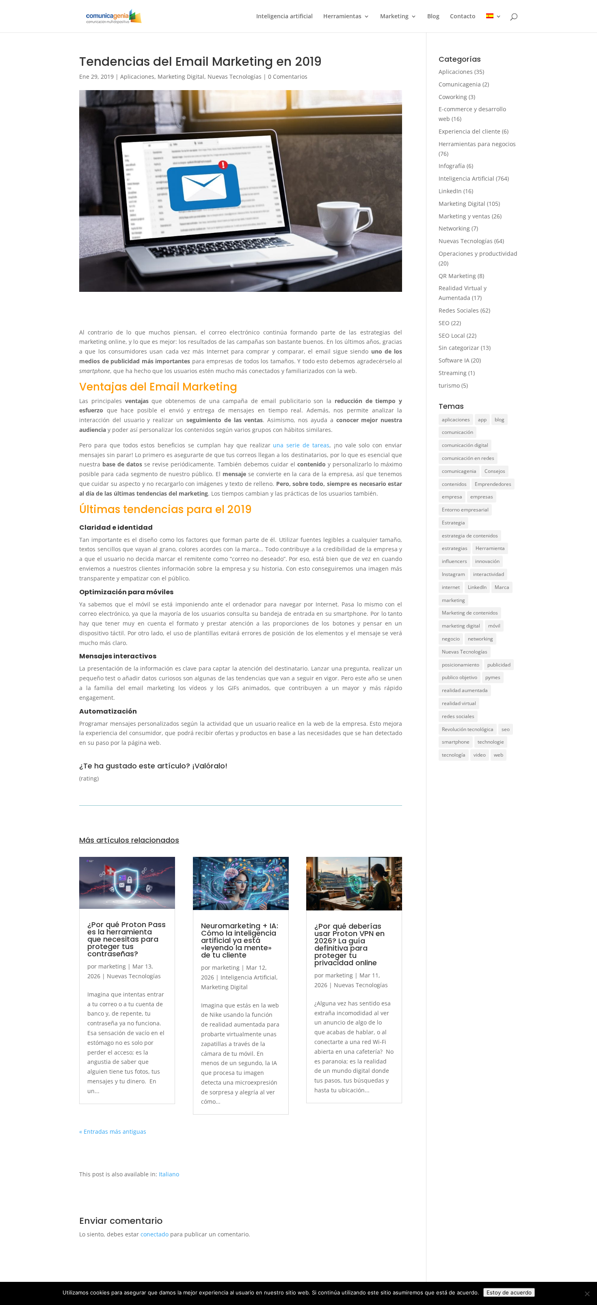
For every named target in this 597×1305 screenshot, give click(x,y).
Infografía (452, 166)
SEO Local (452, 335)
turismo (449, 385)
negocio (451, 638)
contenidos (454, 484)
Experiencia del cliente (469, 131)
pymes (492, 677)
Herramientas (342, 16)
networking (480, 638)
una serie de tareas (301, 445)
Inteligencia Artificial (248, 977)
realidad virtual (459, 703)
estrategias (454, 548)
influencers (454, 561)
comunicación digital (465, 445)
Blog (433, 16)
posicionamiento (460, 664)
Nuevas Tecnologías (235, 76)
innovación (487, 561)
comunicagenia (459, 471)
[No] (587, 1294)
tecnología (453, 754)
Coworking (453, 97)
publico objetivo (459, 677)
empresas (481, 496)
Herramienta (490, 548)
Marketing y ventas (464, 216)
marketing (112, 966)
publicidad (498, 664)
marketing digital (461, 625)
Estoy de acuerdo (509, 1292)
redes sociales (458, 716)
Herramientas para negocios (477, 144)
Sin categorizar (459, 348)
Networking (454, 228)
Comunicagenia (460, 84)
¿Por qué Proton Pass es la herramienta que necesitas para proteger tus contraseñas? (126, 939)
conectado (155, 1234)
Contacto (463, 16)
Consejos (495, 471)
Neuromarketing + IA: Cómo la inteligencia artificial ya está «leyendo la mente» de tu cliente (239, 940)
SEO (444, 323)
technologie (491, 741)
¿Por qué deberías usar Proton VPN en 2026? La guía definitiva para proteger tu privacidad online (349, 944)
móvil (494, 625)
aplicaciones (456, 419)
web (498, 754)
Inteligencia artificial (284, 16)
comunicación (457, 432)
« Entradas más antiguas (112, 1131)
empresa (452, 496)
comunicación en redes (468, 458)
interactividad (488, 574)
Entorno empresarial (465, 509)
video (480, 754)
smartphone (455, 741)
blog (499, 419)
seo (506, 729)
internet (451, 587)
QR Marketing (457, 276)
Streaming (453, 373)
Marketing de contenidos (470, 612)
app (482, 419)
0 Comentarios (287, 76)
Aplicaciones (137, 76)
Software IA (454, 360)
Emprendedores (493, 484)
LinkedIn (450, 191)
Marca (502, 587)
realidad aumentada (465, 690)
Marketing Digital (181, 76)
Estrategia (453, 522)
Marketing (394, 16)
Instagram (453, 574)
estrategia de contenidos (470, 535)
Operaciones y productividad (478, 253)
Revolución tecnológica (467, 729)
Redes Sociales (459, 310)
